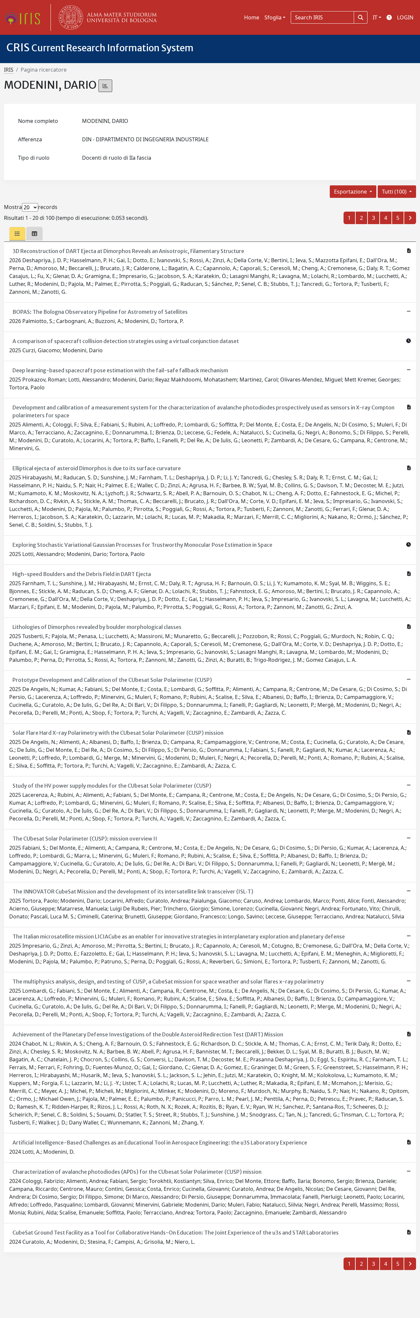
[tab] (17, 234)
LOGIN (405, 17)
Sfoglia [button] (273, 17)
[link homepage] (24, 17)
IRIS (8, 69)
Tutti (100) (395, 191)
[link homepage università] (106, 17)
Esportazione (351, 191)
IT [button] (375, 17)
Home (251, 17)
